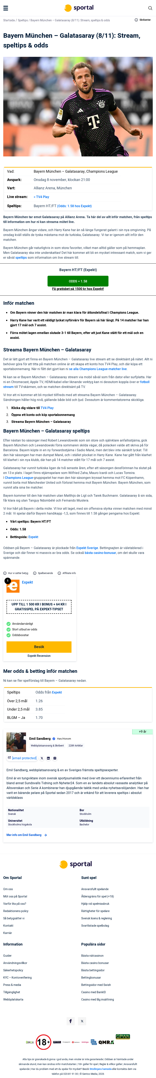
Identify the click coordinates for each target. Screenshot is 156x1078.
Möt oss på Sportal (15, 897)
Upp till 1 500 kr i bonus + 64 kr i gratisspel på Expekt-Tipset (39, 607)
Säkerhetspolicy (13, 970)
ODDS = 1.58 (78, 281)
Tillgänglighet (11, 992)
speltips (21, 257)
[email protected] (24, 758)
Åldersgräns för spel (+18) (97, 897)
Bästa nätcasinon (92, 956)
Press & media (12, 985)
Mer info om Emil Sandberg (23, 835)
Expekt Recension (39, 656)
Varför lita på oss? (14, 904)
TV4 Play (47, 408)
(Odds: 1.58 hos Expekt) (74, 206)
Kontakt (8, 926)
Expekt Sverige (87, 548)
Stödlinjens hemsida (101, 1069)
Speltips (23, 20)
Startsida (9, 20)
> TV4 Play (41, 197)
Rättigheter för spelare (95, 911)
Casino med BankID (93, 992)
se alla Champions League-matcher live (98, 369)
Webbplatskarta (13, 1000)
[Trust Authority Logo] (57, 1042)
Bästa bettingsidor (93, 970)
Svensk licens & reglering (96, 918)
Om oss (8, 889)
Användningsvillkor (15, 963)
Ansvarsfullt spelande (94, 889)
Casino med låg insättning (97, 1000)
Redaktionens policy (15, 911)
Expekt (33, 537)
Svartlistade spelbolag (95, 926)
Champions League (19, 477)
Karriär (7, 933)
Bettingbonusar (91, 978)
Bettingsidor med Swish (96, 985)
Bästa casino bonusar (95, 963)
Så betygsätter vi (13, 918)
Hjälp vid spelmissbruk (95, 904)
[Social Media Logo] (71, 1021)
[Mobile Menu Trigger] (6, 8)
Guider (7, 956)
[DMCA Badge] (30, 1042)
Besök (39, 647)
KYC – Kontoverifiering (17, 978)
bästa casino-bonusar (100, 552)
